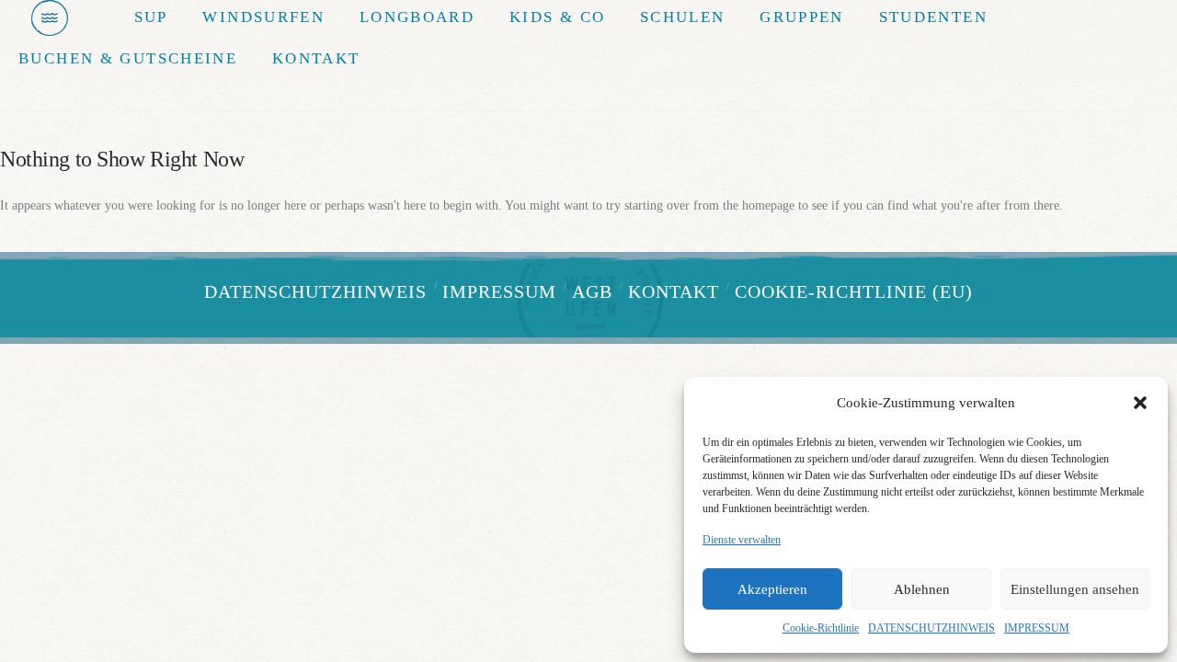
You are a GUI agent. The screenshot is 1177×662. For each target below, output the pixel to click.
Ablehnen (922, 589)
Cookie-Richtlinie (821, 628)
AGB (592, 291)
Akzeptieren (772, 589)
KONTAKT (673, 291)
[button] (1140, 403)
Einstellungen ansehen (1075, 589)
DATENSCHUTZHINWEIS (931, 628)
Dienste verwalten (742, 539)
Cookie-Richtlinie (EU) (854, 291)
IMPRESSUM (1036, 628)
